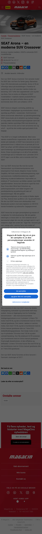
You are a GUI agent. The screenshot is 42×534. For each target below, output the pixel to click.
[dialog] (21, 267)
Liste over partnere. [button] (28, 273)
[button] (21, 261)
